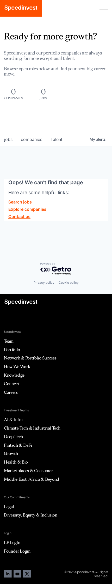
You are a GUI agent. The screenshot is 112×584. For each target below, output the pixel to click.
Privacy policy (44, 282)
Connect (12, 383)
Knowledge (14, 375)
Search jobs (20, 202)
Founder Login (17, 551)
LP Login (12, 542)
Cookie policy (69, 282)
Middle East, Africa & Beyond (31, 479)
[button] (103, 8)
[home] (21, 8)
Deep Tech (13, 436)
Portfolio (12, 349)
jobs (8, 139)
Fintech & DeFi (18, 445)
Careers (11, 392)
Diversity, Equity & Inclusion (30, 515)
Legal (9, 506)
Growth (11, 453)
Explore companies (27, 209)
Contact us (19, 216)
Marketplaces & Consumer (28, 470)
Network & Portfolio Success (30, 358)
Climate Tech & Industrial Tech (32, 428)
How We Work (17, 366)
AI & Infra (13, 419)
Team (9, 341)
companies (31, 139)
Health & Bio (16, 462)
